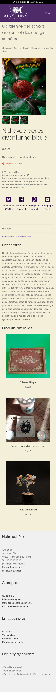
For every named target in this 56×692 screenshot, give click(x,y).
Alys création (19, 175)
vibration (14, 187)
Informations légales (12, 599)
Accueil (8, 48)
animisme (16, 178)
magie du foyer (33, 184)
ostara (44, 184)
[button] (42, 86)
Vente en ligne (9, 634)
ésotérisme (20, 184)
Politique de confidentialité (15, 606)
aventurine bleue (41, 178)
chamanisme (8, 184)
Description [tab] (7, 228)
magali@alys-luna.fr (36, 2)
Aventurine (27, 178)
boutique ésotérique (33, 181)
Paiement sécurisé (11, 638)
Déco (25, 48)
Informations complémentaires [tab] (16, 236)
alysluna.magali (14, 567)
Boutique (17, 48)
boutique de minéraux (12, 181)
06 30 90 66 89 (21, 2)
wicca (21, 187)
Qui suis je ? (8, 595)
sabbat (5, 187)
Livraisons (7, 631)
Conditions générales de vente (17, 602)
